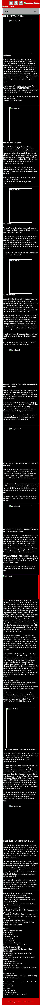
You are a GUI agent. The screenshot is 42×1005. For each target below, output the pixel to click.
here (28, 344)
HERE (21, 182)
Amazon (8, 568)
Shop (28, 566)
